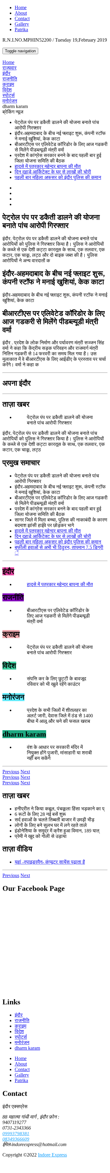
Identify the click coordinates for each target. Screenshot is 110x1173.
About (21, 13)
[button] (10, 771)
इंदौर (6, 73)
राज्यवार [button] (9, 67)
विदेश (7, 89)
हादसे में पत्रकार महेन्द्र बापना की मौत (48, 166)
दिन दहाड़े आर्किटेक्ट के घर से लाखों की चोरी (53, 171)
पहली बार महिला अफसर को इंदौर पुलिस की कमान (58, 177)
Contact (22, 18)
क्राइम (8, 84)
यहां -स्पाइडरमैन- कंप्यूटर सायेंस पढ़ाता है (50, 862)
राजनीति (9, 78)
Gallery (22, 24)
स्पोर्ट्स (8, 95)
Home (21, 7)
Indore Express (52, 1154)
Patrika (21, 29)
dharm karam (27, 1048)
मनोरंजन (9, 100)
